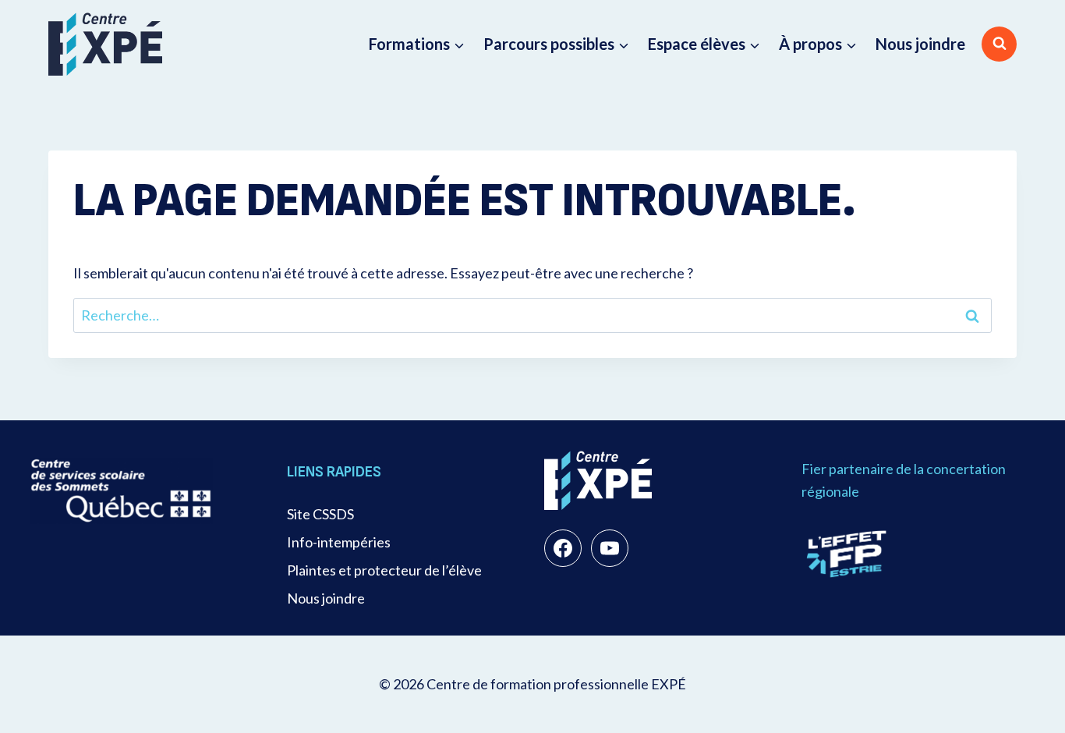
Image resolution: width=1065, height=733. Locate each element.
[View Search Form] (999, 44)
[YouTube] (609, 548)
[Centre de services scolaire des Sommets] (121, 490)
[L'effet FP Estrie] (846, 553)
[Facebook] (563, 548)
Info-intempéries (339, 542)
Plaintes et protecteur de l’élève (384, 570)
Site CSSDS (320, 513)
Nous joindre (920, 43)
